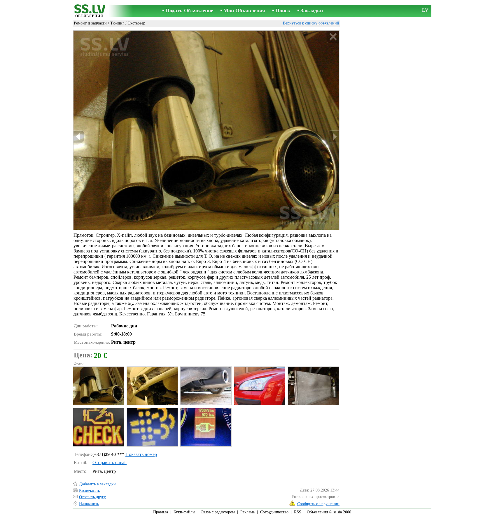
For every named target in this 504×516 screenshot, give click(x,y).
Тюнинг (117, 23)
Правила (160, 512)
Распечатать (89, 490)
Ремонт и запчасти (90, 23)
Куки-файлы (184, 512)
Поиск (282, 10)
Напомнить (89, 503)
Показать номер (141, 454)
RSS (297, 512)
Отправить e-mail (109, 462)
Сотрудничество (274, 512)
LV (425, 10)
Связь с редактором (218, 512)
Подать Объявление (189, 10)
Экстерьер (136, 23)
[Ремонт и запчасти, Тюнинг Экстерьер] (98, 385)
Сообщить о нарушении (318, 504)
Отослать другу (92, 497)
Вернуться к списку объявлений (311, 23)
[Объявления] (89, 11)
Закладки (311, 10)
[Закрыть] (333, 37)
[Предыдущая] (79, 136)
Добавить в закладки (97, 484)
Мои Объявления (244, 10)
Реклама (247, 512)
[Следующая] (334, 136)
